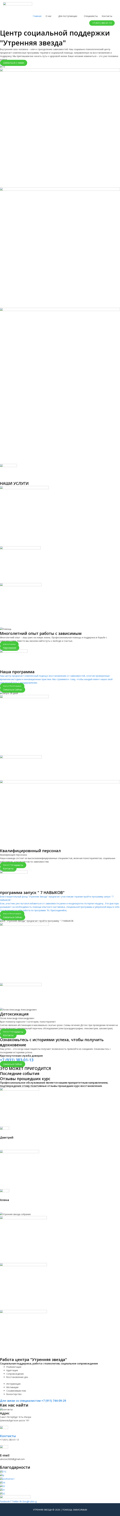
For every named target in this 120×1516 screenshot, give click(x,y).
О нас (48, 16)
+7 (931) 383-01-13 (16, 1059)
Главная (37, 16)
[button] (102, 23)
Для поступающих (67, 16)
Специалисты (91, 16)
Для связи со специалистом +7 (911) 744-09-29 (33, 1400)
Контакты (107, 16)
